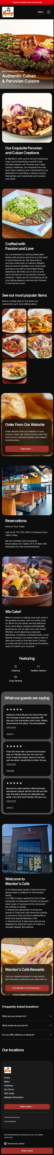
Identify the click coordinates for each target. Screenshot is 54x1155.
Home (7, 1073)
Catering (8, 1081)
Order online (26, 1150)
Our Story (9, 1085)
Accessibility (10, 1117)
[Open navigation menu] (48, 12)
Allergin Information (13, 1093)
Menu (40, 12)
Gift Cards (9, 1089)
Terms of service (12, 1113)
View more (11, 727)
